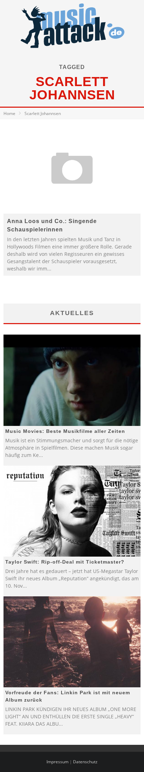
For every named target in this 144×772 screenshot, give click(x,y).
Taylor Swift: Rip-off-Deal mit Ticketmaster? (64, 562)
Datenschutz (85, 762)
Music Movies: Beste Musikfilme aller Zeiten (65, 431)
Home (9, 113)
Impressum (57, 762)
